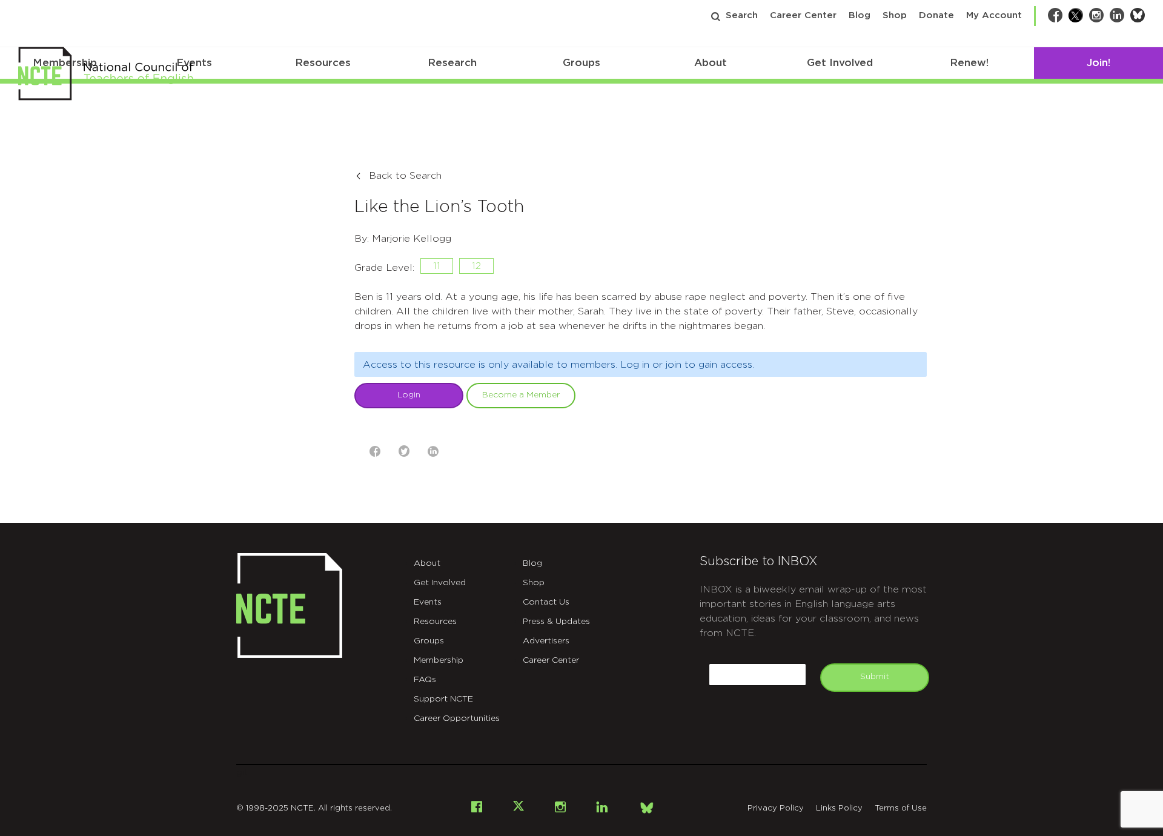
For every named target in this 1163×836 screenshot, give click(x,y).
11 (436, 266)
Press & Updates (556, 621)
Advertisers (546, 641)
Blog (859, 15)
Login (408, 395)
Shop (895, 15)
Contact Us (546, 602)
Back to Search (405, 176)
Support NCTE (443, 699)
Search (742, 15)
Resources (323, 63)
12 (476, 266)
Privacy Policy (775, 808)
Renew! (969, 63)
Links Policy (839, 808)
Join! (1098, 63)
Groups (581, 63)
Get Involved (840, 63)
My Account (994, 15)
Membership (438, 660)
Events (428, 602)
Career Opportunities (457, 718)
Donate (936, 15)
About (710, 63)
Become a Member (521, 395)
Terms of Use (901, 808)
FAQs (425, 679)
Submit (874, 676)
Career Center (803, 15)
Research (452, 63)
